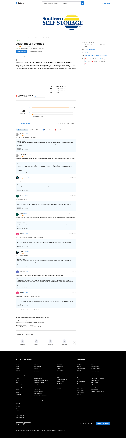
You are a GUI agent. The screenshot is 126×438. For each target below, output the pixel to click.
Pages (17, 372)
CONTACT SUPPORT (103, 423)
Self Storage (37, 38)
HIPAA (41, 430)
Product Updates (81, 381)
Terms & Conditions (20, 430)
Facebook (95, 58)
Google (88, 58)
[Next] (74, 342)
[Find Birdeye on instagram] (88, 423)
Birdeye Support (94, 387)
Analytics (18, 410)
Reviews (17, 368)
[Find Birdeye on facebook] (80, 423)
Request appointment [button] (90, 49)
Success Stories (80, 386)
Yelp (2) (59, 130)
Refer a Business (94, 389)
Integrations (18, 413)
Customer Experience (39, 398)
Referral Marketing (38, 384)
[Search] (82, 3)
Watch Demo (80, 370)
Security (34, 430)
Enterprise (36, 368)
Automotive (60, 366)
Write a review (106, 3)
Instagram (103, 61)
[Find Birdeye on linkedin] (86, 423)
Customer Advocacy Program (97, 391)
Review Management (38, 376)
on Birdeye (28, 133)
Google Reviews (37, 389)
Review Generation (38, 378)
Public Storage (60, 381)
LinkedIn (88, 61)
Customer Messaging (39, 382)
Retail (58, 386)
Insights (17, 399)
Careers (79, 383)
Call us (86, 52)
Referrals (18, 370)
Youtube (95, 61)
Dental (58, 368)
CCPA (45, 430)
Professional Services (95, 368)
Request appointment (36, 51)
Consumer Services (27, 38)
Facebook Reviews (38, 393)
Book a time (80, 372)
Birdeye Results (80, 390)
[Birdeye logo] (20, 3)
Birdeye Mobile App (20, 417)
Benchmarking (19, 401)
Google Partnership (20, 415)
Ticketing (18, 403)
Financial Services (61, 370)
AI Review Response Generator (97, 376)
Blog (78, 377)
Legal (58, 377)
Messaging (18, 394)
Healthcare (59, 372)
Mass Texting (19, 387)
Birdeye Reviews (80, 388)
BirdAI (17, 408)
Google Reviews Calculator (97, 374)
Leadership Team (81, 368)
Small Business (37, 366)
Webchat (18, 380)
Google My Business (38, 391)
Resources (79, 375)
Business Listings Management (41, 395)
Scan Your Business (95, 380)
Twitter (102, 58)
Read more (18, 70)
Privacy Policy (29, 430)
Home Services (60, 375)
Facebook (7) (47, 130)
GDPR (38, 430)
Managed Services (95, 366)
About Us (79, 366)
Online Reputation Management (41, 380)
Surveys (17, 396)
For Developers (94, 384)
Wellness (59, 388)
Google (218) (35, 130)
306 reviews (27, 46)
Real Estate (59, 383)
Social (17, 382)
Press (78, 379)
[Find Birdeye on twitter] (83, 423)
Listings (17, 366)
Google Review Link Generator (97, 378)
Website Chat (37, 387)
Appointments (19, 384)
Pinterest (88, 64)
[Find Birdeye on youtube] (91, 423)
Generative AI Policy (51, 430)
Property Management (62, 379)
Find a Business (94, 382)
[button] (39, 310)
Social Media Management (40, 400)
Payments (18, 389)
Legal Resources (80, 392)
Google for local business (39, 374)
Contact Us (79, 394)
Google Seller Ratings (20, 375)
